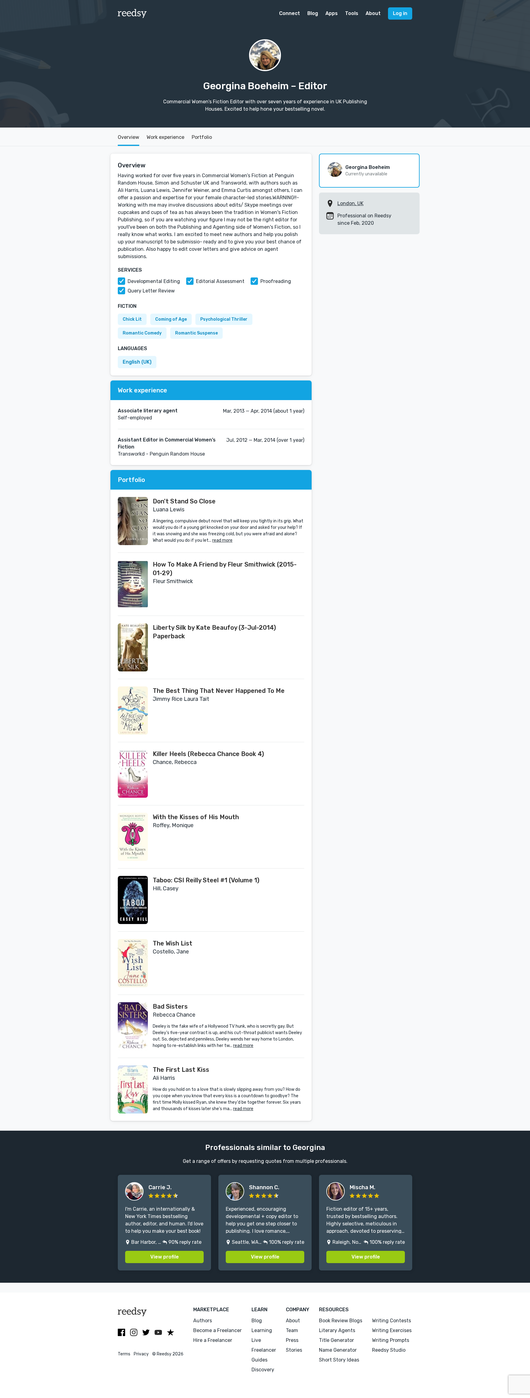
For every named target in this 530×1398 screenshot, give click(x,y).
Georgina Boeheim (367, 167)
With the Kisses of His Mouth (196, 817)
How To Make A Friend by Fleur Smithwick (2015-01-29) (225, 569)
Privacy (141, 1354)
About (373, 13)
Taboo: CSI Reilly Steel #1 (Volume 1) (206, 880)
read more (222, 540)
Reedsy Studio (388, 1350)
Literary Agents (337, 1330)
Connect (289, 13)
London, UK (350, 203)
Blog (312, 13)
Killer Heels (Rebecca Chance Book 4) (208, 754)
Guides (259, 1360)
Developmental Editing (154, 281)
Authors (202, 1321)
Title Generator (336, 1340)
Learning (262, 1330)
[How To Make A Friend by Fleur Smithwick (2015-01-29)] (133, 584)
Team (292, 1330)
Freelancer (264, 1350)
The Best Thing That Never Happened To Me (219, 690)
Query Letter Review (151, 291)
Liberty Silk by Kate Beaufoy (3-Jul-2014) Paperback (214, 632)
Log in (400, 13)
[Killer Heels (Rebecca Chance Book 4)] (133, 774)
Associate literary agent (148, 411)
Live (256, 1340)
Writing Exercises (392, 1330)
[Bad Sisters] (133, 1026)
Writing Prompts (390, 1340)
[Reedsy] (132, 13)
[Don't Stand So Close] (133, 521)
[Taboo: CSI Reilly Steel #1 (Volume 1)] (133, 900)
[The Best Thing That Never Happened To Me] (133, 710)
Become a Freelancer (217, 1330)
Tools (351, 13)
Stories (294, 1350)
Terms (124, 1354)
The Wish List (172, 943)
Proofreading (275, 281)
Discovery (263, 1370)
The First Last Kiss (181, 1069)
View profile (164, 1257)
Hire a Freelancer (212, 1340)
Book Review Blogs (340, 1321)
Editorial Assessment (220, 281)
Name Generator (338, 1350)
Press (292, 1340)
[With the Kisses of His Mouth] (133, 837)
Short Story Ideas (339, 1360)
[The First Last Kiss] (133, 1089)
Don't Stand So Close (184, 501)
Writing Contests (391, 1321)
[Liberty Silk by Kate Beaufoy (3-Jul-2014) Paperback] (133, 647)
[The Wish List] (133, 963)
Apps (331, 13)
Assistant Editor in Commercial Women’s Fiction (167, 443)
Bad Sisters (170, 1006)
